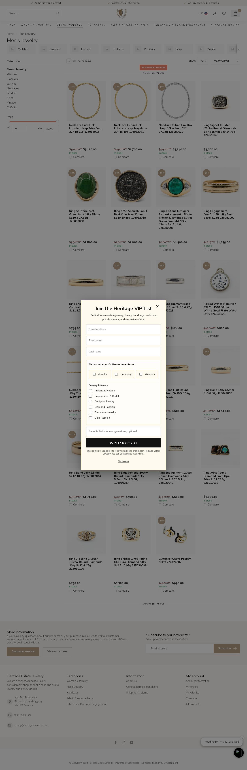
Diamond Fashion (105, 406)
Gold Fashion (102, 417)
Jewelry (102, 374)
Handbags (126, 374)
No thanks (123, 461)
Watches (150, 374)
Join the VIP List (123, 442)
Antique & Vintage (105, 390)
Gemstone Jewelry (105, 412)
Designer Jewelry (104, 401)
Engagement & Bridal (107, 396)
